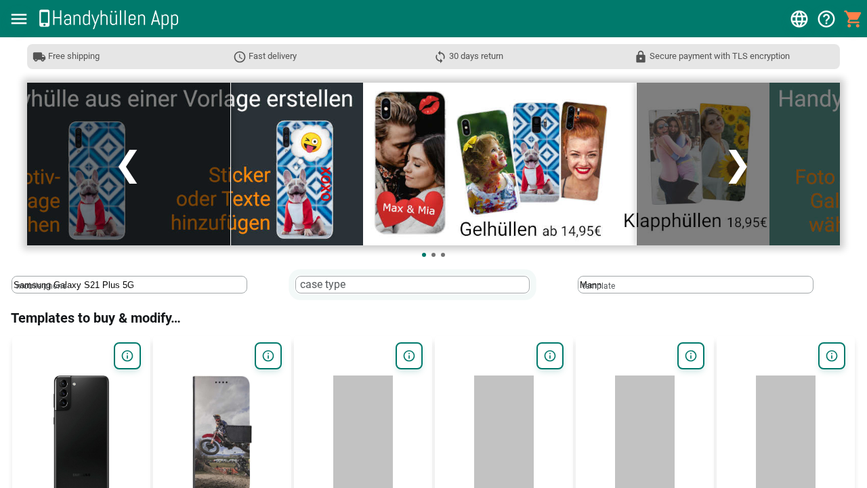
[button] (19, 19)
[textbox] (129, 284)
